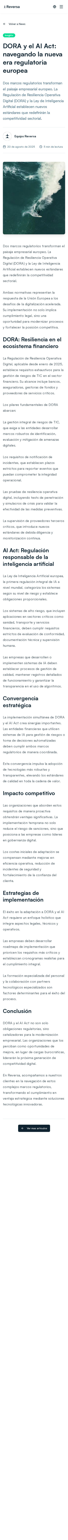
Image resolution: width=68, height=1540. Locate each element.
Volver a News (17, 23)
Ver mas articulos (37, 1128)
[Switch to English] (54, 6)
